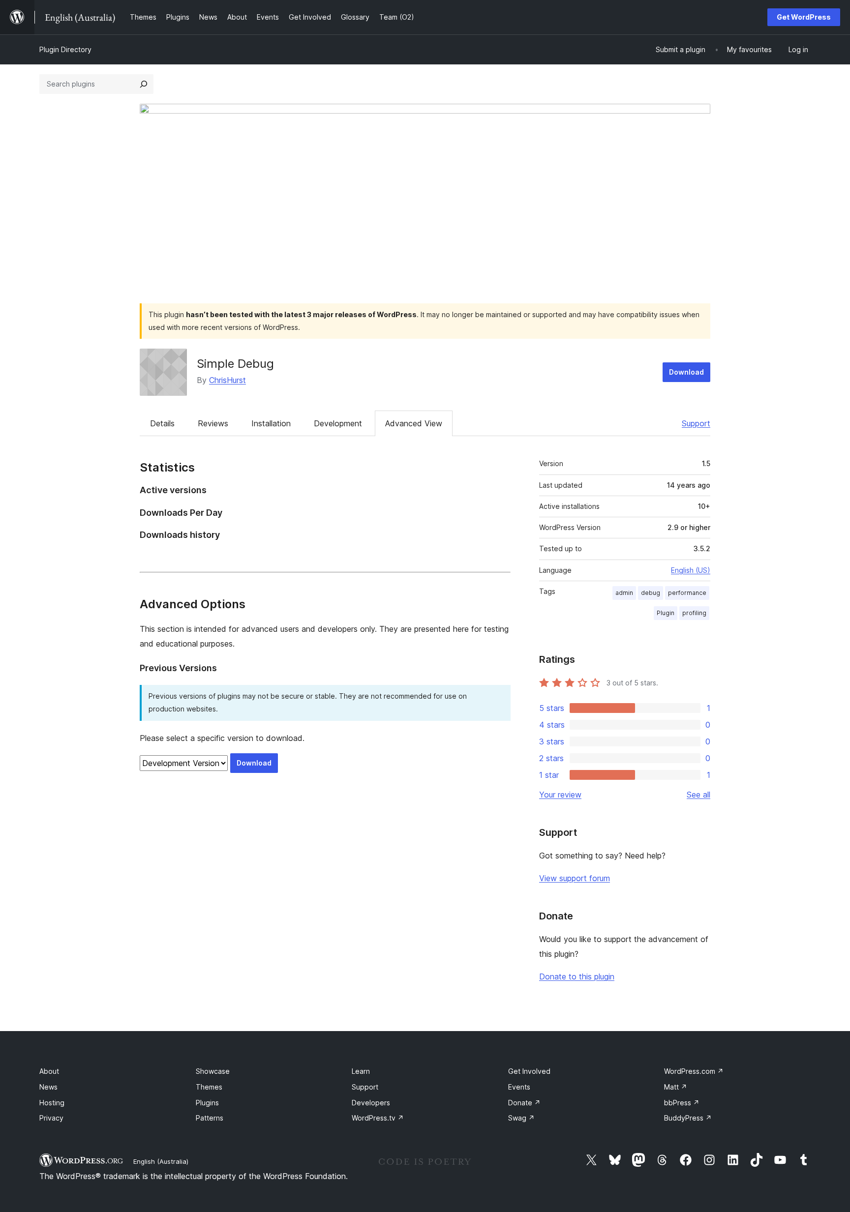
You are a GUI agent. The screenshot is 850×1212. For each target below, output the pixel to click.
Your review (560, 794)
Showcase (213, 1071)
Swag (521, 1118)
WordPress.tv (378, 1118)
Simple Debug (235, 363)
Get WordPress (804, 17)
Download (686, 372)
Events (519, 1087)
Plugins (207, 1102)
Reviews (213, 423)
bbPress (681, 1102)
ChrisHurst (227, 380)
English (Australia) (160, 1161)
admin (624, 592)
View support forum (574, 878)
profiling (694, 613)
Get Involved (529, 1071)
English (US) (690, 570)
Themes (209, 1087)
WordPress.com (694, 1071)
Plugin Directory (65, 49)
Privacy (51, 1118)
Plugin (665, 613)
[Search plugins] (143, 84)
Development (338, 423)
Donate (524, 1102)
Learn (361, 1071)
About (49, 1071)
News (48, 1087)
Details (162, 423)
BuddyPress (688, 1118)
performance (687, 592)
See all (698, 794)
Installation (271, 423)
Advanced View (413, 423)
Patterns (209, 1118)
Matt (675, 1087)
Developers (371, 1102)
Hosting (51, 1102)
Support (696, 423)
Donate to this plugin (576, 976)
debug (650, 592)
